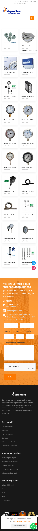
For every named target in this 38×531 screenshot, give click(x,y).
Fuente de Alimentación (29, 96)
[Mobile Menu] (34, 10)
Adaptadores (8, 46)
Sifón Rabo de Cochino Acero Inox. (15, 215)
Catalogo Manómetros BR (12, 72)
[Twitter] (34, 263)
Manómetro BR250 (10, 144)
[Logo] (12, 10)
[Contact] (4, 305)
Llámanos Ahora (12, 304)
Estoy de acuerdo (19, 526)
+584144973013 (12, 307)
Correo (7, 332)
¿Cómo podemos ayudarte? (14, 342)
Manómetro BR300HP (10, 167)
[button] (37, 516)
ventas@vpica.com (14, 311)
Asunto (29, 332)
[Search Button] (32, 18)
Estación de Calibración (11, 96)
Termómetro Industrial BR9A (13, 262)
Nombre (7, 321)
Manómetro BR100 (9, 120)
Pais (18, 332)
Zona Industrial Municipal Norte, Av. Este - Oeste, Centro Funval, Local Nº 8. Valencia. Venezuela (21, 316)
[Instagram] (34, 268)
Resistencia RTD (9, 191)
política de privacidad (22, 521)
